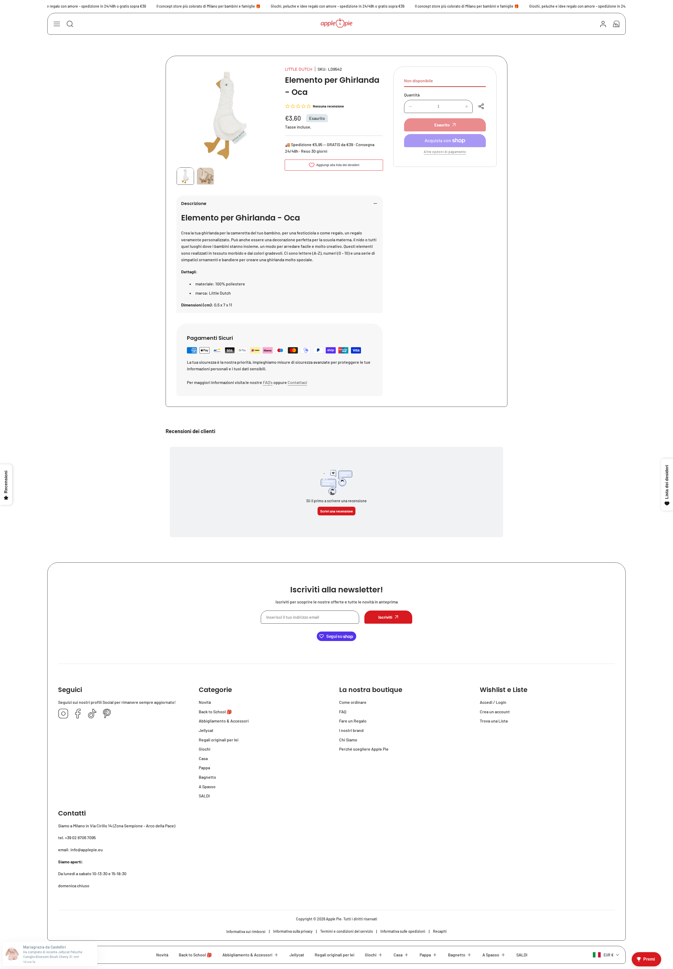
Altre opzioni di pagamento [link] (445, 151)
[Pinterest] (106, 714)
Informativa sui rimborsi (246, 931)
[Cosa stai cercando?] (70, 24)
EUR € (609, 955)
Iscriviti (385, 616)
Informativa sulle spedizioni (402, 931)
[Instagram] (63, 714)
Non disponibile (418, 80)
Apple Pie (333, 919)
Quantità (412, 94)
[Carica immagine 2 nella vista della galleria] (205, 176)
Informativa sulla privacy (293, 931)
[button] (616, 24)
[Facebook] (78, 714)
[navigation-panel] (57, 24)
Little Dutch (298, 69)
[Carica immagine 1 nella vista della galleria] (185, 176)
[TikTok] (92, 714)
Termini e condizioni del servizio (346, 931)
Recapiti (440, 931)
